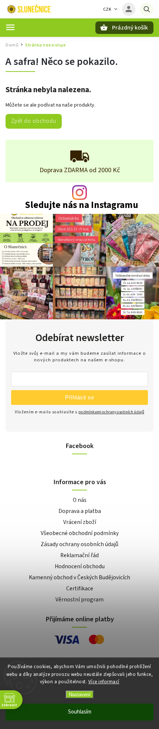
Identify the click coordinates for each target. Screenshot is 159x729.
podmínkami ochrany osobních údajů (111, 412)
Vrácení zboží (79, 522)
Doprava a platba (79, 511)
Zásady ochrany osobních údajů (79, 544)
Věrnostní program (79, 600)
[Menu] (10, 27)
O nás (80, 500)
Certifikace (79, 588)
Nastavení (80, 694)
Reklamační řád (79, 555)
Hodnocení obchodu (80, 566)
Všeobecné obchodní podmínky (80, 533)
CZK (107, 9)
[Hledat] (146, 9)
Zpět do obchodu (33, 121)
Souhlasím (79, 712)
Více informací (103, 681)
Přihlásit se (79, 397)
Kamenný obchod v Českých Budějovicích (79, 577)
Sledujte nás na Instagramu (81, 205)
